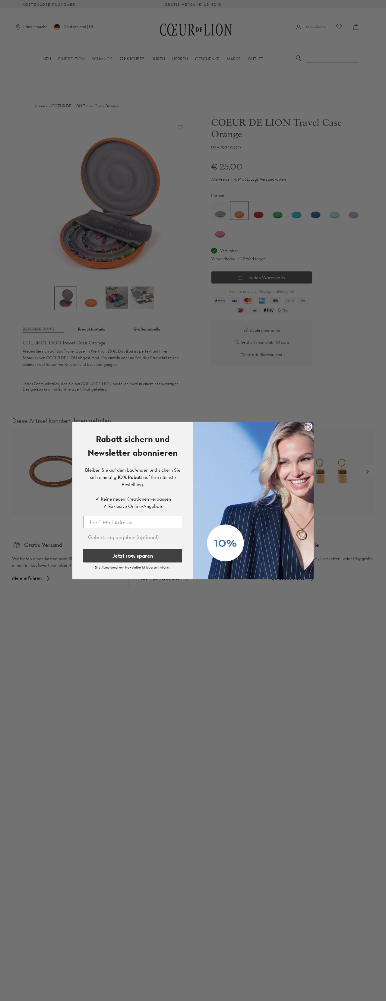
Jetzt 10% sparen (132, 555)
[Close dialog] (308, 427)
